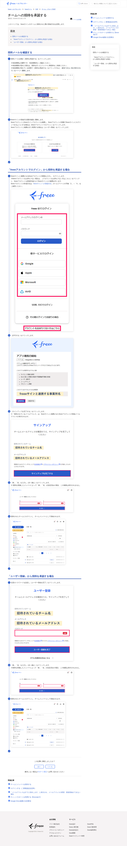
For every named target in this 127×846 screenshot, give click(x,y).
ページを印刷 (77, 19)
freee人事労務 (73, 827)
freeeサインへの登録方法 (42, 183)
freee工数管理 (92, 827)
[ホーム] (16, 3)
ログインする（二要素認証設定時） (23, 788)
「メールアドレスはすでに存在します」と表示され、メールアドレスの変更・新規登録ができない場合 (106, 27)
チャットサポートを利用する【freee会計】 (26, 797)
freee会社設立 (73, 830)
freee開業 (72, 833)
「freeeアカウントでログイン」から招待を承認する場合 (32, 39)
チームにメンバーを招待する (21, 784)
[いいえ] (50, 766)
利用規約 (52, 827)
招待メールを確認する (20, 36)
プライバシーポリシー (56, 830)
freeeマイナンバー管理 (76, 836)
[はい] (39, 766)
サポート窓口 (42, 772)
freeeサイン (28, 9)
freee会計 (72, 824)
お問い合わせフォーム (56, 836)
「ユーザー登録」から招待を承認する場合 (27, 42)
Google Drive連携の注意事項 (21, 801)
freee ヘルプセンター (14, 9)
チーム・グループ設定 (49, 9)
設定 (37, 9)
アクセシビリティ (55, 833)
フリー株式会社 (54, 824)
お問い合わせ (84, 3)
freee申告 (90, 824)
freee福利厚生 (92, 830)
